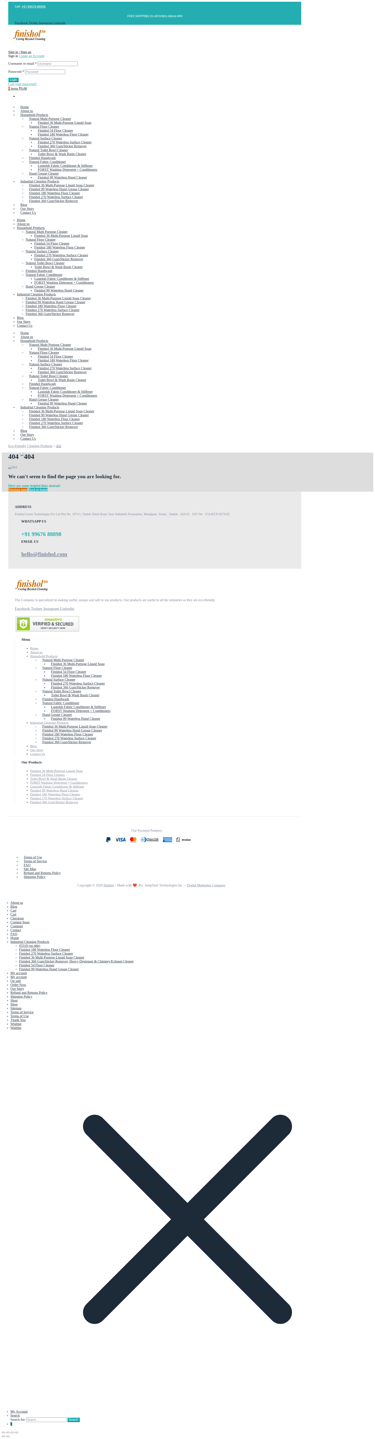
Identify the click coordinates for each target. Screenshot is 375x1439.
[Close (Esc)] (16, 1432)
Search (15, 1415)
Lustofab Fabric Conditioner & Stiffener (61, 278)
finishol (109, 885)
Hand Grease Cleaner (40, 286)
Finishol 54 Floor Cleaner (51, 243)
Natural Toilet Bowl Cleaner (45, 263)
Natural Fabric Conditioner (44, 275)
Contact (15, 930)
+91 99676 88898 (34, 6)
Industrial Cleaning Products (36, 294)
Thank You (18, 1020)
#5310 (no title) (29, 946)
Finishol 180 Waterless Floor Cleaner (59, 247)
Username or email (22, 63)
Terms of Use (19, 1016)
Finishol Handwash (39, 271)
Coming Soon (20, 922)
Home (21, 220)
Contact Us (24, 325)
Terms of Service (22, 1012)
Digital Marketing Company (206, 885)
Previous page (18, 489)
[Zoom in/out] (3, 1432)
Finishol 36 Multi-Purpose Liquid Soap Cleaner (58, 298)
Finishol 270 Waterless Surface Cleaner (61, 255)
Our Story (24, 322)
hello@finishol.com (44, 554)
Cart (13, 910)
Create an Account (31, 56)
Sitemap (15, 1008)
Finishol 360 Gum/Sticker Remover (58, 259)
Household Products (31, 228)
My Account (19, 1411)
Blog (20, 318)
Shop (14, 1000)
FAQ (13, 934)
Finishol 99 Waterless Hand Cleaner (59, 290)
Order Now (18, 985)
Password (16, 71)
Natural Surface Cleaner (42, 251)
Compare (16, 926)
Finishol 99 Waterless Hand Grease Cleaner (55, 302)
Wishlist (15, 1024)
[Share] (12, 1432)
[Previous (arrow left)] (3, 1436)
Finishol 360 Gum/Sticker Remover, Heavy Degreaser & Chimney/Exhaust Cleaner (76, 961)
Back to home (38, 489)
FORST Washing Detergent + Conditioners (64, 282)
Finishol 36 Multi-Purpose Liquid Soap (61, 235)
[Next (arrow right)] (8, 1436)
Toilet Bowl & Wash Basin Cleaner (58, 267)
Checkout (17, 918)
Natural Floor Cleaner (41, 239)
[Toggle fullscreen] (8, 1432)
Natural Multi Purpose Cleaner (46, 232)
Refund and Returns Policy (29, 992)
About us (23, 224)
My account (18, 973)
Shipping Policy (21, 996)
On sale (15, 981)
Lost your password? (22, 84)
